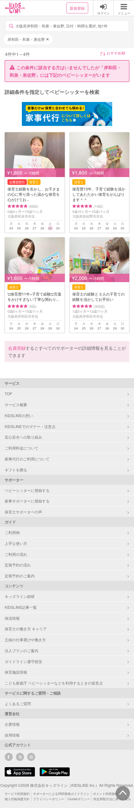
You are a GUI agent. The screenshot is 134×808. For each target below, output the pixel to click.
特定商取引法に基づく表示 (112, 799)
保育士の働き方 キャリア (26, 628)
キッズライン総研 (20, 596)
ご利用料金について (21, 447)
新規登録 (77, 8)
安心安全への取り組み (23, 437)
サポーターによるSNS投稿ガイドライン (61, 793)
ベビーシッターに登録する (27, 490)
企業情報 (12, 724)
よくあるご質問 (18, 703)
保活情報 (12, 618)
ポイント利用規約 (105, 793)
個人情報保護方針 (17, 799)
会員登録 (17, 348)
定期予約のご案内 (20, 575)
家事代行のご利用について (27, 458)
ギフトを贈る (16, 469)
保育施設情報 (16, 672)
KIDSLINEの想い (19, 415)
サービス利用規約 (17, 793)
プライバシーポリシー (48, 799)
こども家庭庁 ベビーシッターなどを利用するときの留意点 (54, 682)
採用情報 (12, 735)
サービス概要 (16, 404)
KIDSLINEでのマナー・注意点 (30, 426)
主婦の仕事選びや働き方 (25, 639)
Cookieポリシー (79, 799)
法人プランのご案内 (21, 650)
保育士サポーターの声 (23, 511)
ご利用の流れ (16, 554)
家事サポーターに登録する (27, 500)
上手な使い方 (16, 543)
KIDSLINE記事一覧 (21, 607)
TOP (8, 393)
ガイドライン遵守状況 (23, 661)
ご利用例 (12, 532)
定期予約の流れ (18, 564)
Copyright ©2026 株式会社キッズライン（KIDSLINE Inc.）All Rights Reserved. (67, 785)
